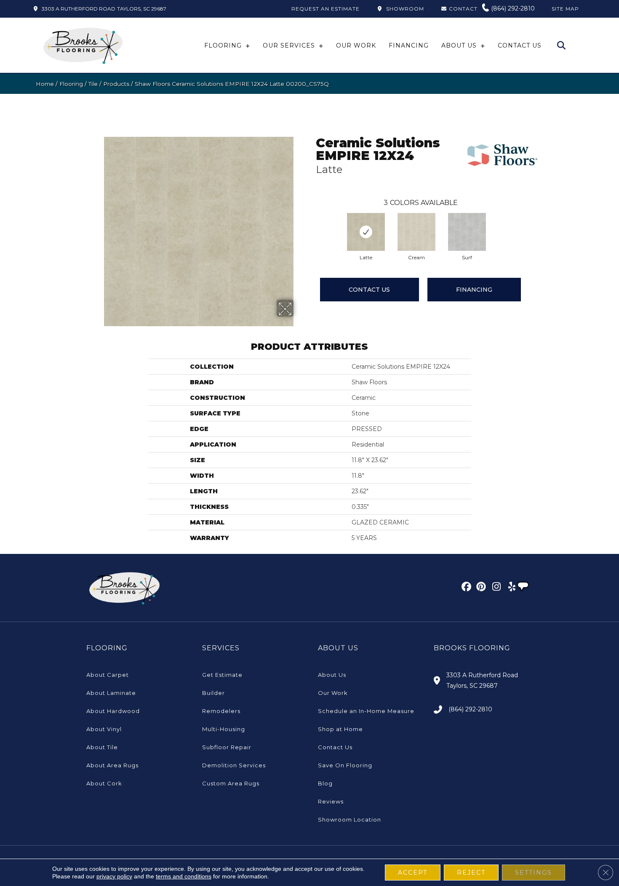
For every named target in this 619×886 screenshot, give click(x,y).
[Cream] (416, 232)
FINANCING (474, 289)
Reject (471, 872)
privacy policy (114, 876)
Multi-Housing (223, 729)
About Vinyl (104, 729)
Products (116, 83)
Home (45, 83)
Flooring (71, 83)
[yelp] (509, 588)
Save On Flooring (345, 765)
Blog (325, 783)
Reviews (331, 801)
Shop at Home (340, 729)
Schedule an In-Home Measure (366, 711)
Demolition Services (234, 765)
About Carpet (107, 674)
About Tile (102, 747)
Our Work (333, 692)
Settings (533, 872)
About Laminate (111, 692)
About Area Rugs (112, 765)
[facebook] (465, 588)
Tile (93, 83)
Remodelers (221, 711)
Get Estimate (222, 674)
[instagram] (494, 588)
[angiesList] (524, 587)
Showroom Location (349, 819)
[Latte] (366, 232)
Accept (412, 872)
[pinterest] (480, 588)
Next (521, 223)
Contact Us (369, 289)
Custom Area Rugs (230, 783)
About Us (332, 674)
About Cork (104, 783)
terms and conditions (183, 876)
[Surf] (467, 232)
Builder (213, 692)
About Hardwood (113, 711)
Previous (311, 223)
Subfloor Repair (226, 747)
